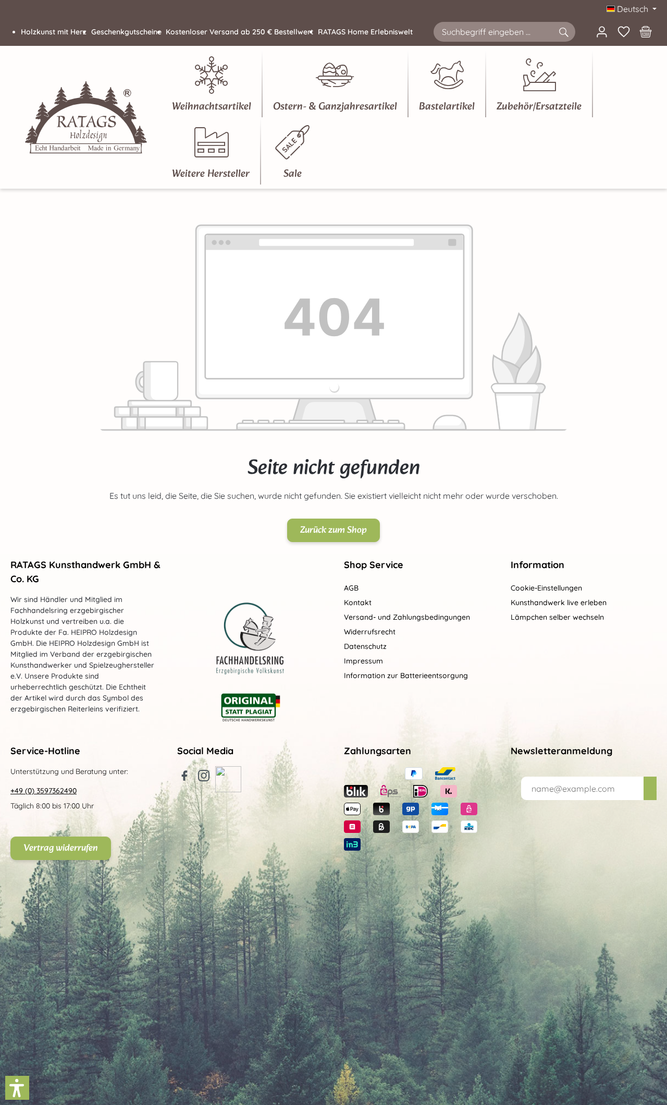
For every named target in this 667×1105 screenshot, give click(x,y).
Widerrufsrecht (370, 631)
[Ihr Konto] (602, 32)
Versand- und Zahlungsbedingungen (407, 617)
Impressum (363, 661)
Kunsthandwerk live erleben (559, 602)
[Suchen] (563, 32)
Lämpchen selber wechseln (557, 617)
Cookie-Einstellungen (546, 588)
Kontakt (358, 602)
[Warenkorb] (646, 32)
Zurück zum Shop (333, 530)
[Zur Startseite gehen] (86, 117)
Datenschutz (365, 646)
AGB (351, 588)
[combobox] (493, 32)
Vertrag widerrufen (60, 848)
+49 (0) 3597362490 (43, 790)
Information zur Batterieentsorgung (406, 675)
